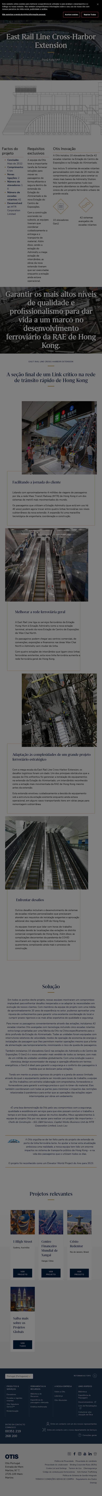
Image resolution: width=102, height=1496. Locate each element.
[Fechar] (98, 4)
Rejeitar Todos (90, 14)
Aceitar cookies (71, 14)
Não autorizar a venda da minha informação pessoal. (24, 14)
